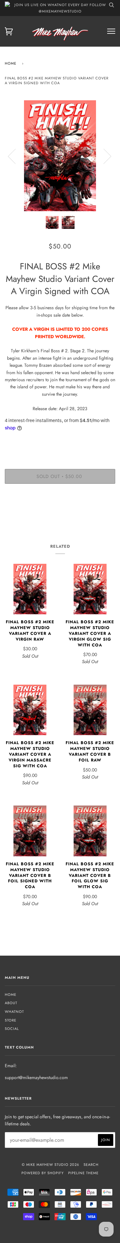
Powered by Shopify (42, 1172)
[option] (60, 155)
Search (91, 1164)
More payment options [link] (60, 511)
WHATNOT (14, 1011)
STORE (10, 1020)
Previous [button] (16, 156)
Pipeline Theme (83, 1172)
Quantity (60, 442)
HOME (10, 994)
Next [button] (103, 156)
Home (10, 63)
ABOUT (11, 1002)
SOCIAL (12, 1028)
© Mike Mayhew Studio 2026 (50, 1164)
